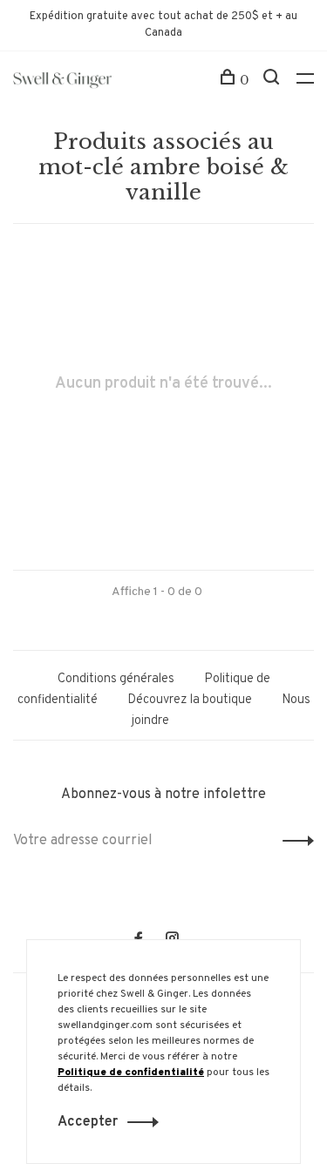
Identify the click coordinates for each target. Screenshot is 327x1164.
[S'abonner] (293, 841)
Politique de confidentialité (131, 1072)
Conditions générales (116, 679)
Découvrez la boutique (189, 700)
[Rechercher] (273, 80)
